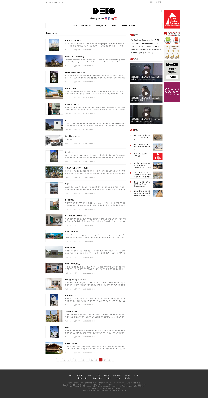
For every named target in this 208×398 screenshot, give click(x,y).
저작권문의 (128, 378)
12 (92, 360)
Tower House (71, 311)
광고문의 (106, 375)
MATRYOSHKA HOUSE (75, 72)
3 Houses (69, 151)
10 (83, 360)
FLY (66, 120)
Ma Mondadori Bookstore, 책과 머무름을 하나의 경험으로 (146, 40)
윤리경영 (108, 378)
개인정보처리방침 (82, 378)
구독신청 (97, 375)
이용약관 (136, 375)
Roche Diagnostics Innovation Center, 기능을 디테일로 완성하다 (146, 43)
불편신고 (117, 378)
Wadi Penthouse (72, 136)
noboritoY (69, 199)
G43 (67, 183)
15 (105, 360)
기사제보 (88, 375)
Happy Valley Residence (76, 279)
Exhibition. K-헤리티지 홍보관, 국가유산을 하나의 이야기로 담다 (146, 50)
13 (96, 360)
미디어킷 (127, 375)
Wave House (70, 88)
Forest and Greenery (74, 56)
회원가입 (158, 2)
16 (109, 360)
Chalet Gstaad (71, 343)
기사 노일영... (69, 139)
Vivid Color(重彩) (72, 263)
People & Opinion (128, 25)
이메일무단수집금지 (96, 378)
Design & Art (101, 25)
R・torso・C (70, 295)
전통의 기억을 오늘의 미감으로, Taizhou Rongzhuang (146, 46)
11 (87, 360)
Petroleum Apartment (75, 215)
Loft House (70, 247)
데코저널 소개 (117, 375)
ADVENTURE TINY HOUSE (77, 167)
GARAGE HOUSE (72, 104)
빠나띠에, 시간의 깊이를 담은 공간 (142, 53)
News (113, 25)
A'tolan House (71, 231)
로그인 (152, 2)
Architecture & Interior (82, 25)
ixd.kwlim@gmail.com (120, 390)
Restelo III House (73, 40)
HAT (67, 327)
